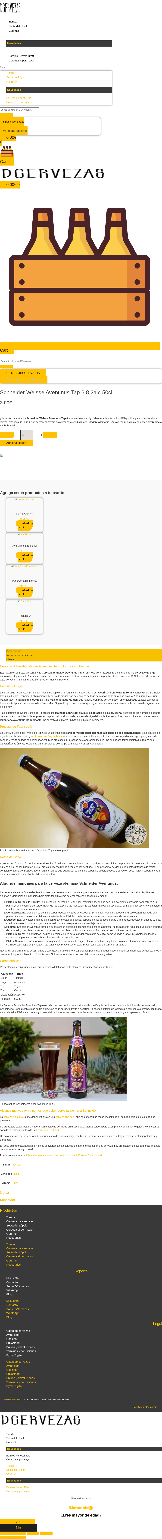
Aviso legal (13, 1334)
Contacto (12, 1282)
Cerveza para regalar (19, 1221)
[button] (56, 67)
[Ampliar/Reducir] (6, 1533)
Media (16, 1173)
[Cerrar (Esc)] (46, 1533)
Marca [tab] (10, 659)
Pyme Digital (14, 1355)
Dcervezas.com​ (13, 1400)
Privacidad (13, 1343)
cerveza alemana (13, 1117)
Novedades (13, 1237)
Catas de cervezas (18, 1330)
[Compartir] (33, 1533)
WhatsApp (12, 1290)
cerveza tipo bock (65, 1117)
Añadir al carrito (16, 442)
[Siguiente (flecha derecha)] (19, 1537)
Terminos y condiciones (21, 1351)
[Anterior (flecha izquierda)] (6, 1537)
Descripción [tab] (13, 651)
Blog (9, 1294)
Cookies (11, 1339)
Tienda (12, 21)
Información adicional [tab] (19, 655)
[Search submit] (6, 115)
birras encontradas (13, 121)
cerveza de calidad (48, 1130)
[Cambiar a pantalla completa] (19, 1533)
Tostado (17, 1164)
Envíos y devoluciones (20, 1347)
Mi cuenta (12, 1278)
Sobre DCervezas (17, 1286)
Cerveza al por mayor (21, 60)
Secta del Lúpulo (18, 26)
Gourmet (14, 30)
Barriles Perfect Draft (21, 55)
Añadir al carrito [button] (25, 525)
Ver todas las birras (15, 130)
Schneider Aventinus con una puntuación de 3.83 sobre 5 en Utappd (63, 1155)
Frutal (16, 1183)
